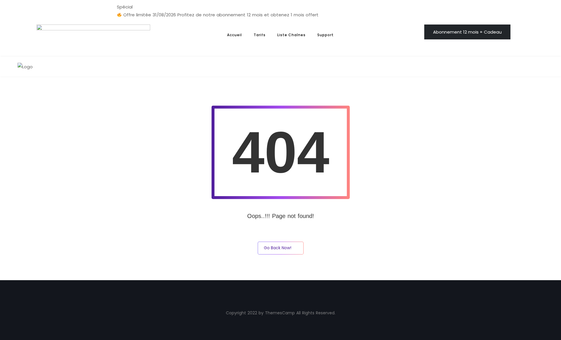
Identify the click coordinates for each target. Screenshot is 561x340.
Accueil (234, 34)
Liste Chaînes (291, 34)
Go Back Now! (277, 248)
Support (325, 34)
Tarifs (260, 34)
